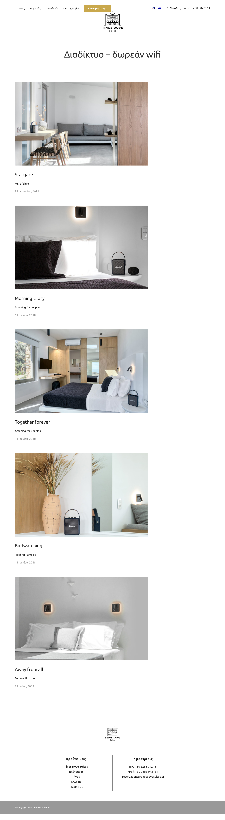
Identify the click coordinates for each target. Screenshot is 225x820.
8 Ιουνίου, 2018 (24, 686)
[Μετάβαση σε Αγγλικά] (153, 8)
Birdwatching (28, 545)
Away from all (29, 669)
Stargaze (24, 174)
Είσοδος (175, 8)
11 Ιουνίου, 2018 (25, 315)
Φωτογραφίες (71, 8)
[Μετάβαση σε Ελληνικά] (159, 8)
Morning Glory (30, 298)
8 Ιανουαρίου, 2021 (27, 191)
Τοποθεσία (52, 8)
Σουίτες (20, 8)
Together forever (32, 422)
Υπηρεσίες (35, 8)
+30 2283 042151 (198, 8)
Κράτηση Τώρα (97, 8)
